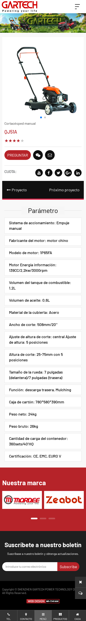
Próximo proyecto (64, 189)
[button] (41, 117)
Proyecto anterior (17, 193)
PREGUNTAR (17, 155)
